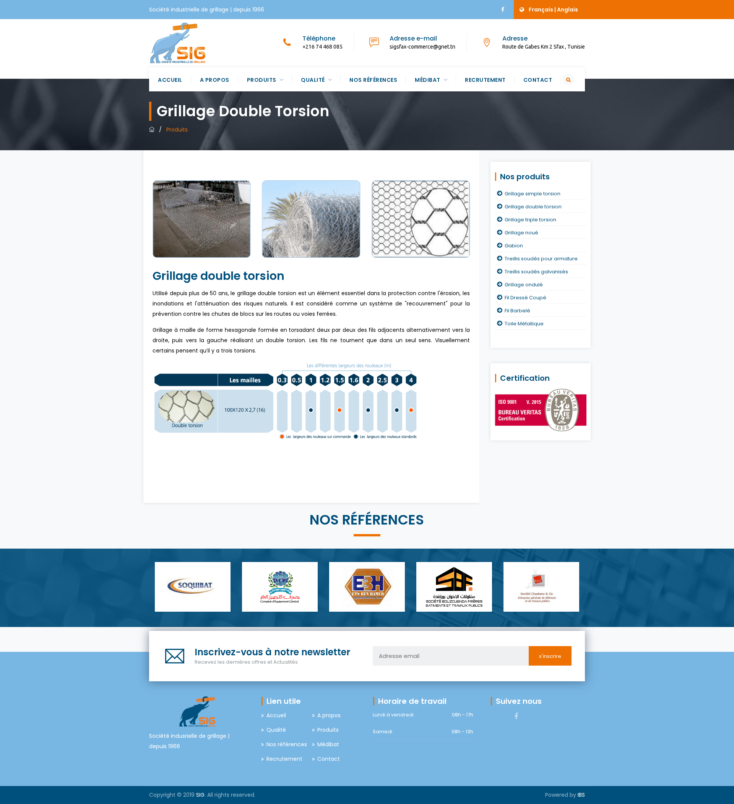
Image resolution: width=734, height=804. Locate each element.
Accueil (170, 80)
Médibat (427, 80)
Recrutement (284, 759)
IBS (581, 795)
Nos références (373, 80)
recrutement (485, 80)
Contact (537, 80)
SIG (200, 795)
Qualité (313, 80)
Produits (261, 80)
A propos (214, 80)
